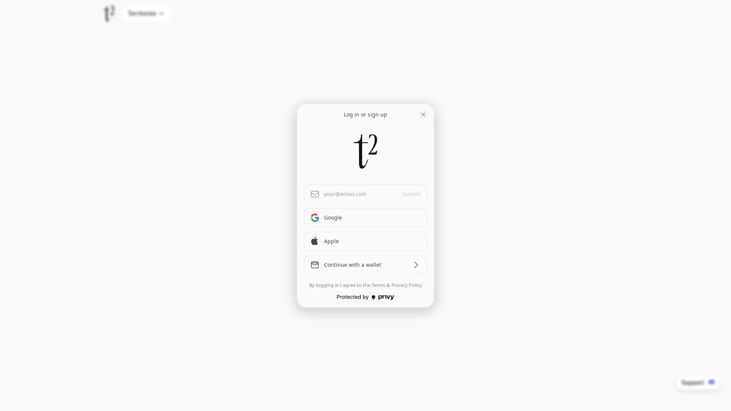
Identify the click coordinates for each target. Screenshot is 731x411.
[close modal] (423, 114)
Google (333, 217)
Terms (378, 285)
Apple (331, 241)
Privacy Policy (406, 285)
